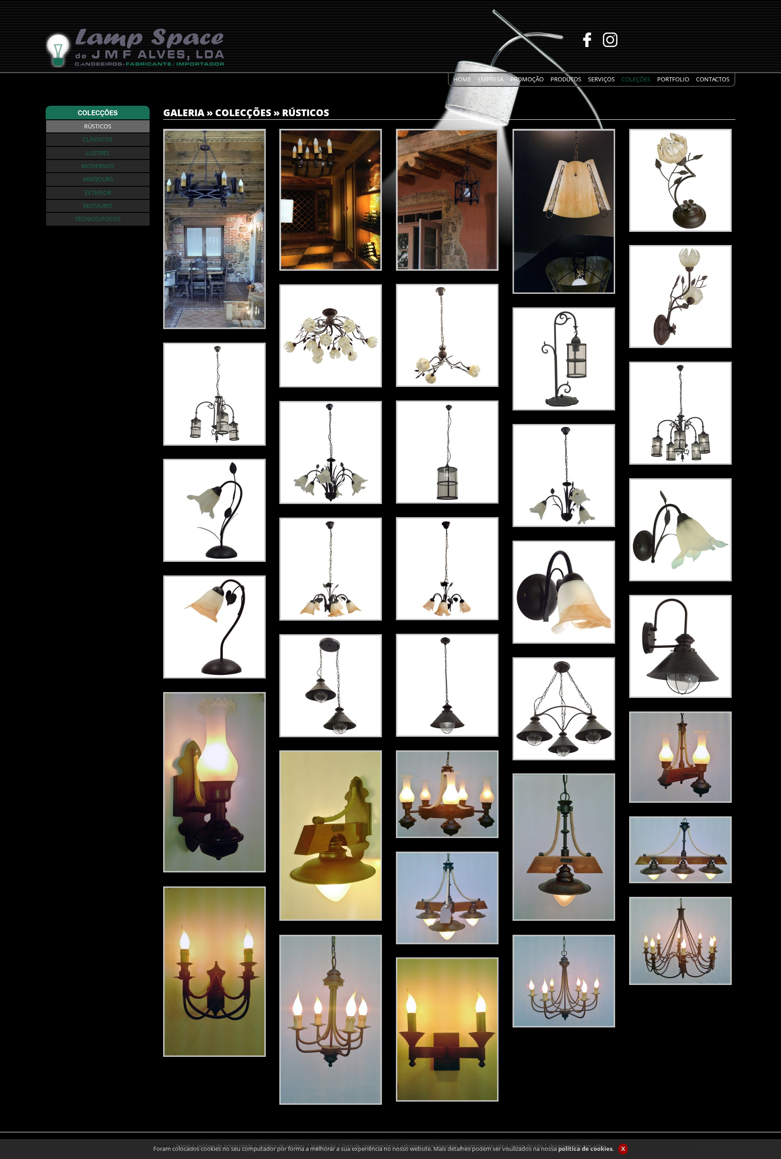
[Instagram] (584, 38)
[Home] (136, 46)
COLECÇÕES (243, 112)
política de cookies (585, 1149)
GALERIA (183, 112)
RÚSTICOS (305, 112)
